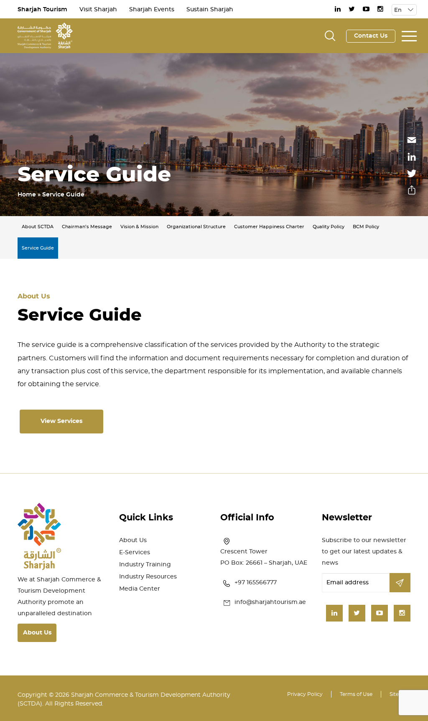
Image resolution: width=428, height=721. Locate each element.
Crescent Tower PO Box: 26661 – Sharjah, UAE (263, 557)
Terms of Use (356, 694)
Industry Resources (148, 577)
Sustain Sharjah (209, 10)
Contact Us (370, 36)
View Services (61, 421)
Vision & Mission (139, 226)
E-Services (134, 552)
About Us (37, 633)
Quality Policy (328, 226)
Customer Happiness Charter (269, 226)
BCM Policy (366, 226)
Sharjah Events (151, 10)
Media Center (139, 589)
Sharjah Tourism (42, 10)
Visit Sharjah (98, 10)
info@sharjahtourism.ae (270, 602)
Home (27, 195)
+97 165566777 (255, 583)
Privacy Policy (305, 694)
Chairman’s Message (87, 226)
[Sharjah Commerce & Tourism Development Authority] (45, 34)
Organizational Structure (196, 226)
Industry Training (145, 565)
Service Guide (38, 248)
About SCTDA (38, 226)
